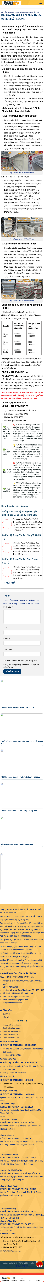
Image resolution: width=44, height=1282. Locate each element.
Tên (5, 628)
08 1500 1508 (38, 990)
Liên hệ (6, 1017)
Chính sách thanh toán (12, 1031)
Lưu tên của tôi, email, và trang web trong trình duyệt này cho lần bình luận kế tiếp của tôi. (21, 664)
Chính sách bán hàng (11, 1028)
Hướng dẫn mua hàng (12, 1025)
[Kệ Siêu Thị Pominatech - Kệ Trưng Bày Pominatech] (19, 3)
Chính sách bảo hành (11, 1034)
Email (6, 639)
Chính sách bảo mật (11, 1037)
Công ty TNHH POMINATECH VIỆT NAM (17, 977)
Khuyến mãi (34, 12)
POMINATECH (22, 1266)
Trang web (7, 650)
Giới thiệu (6, 1014)
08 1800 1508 (16, 990)
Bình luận (8, 607)
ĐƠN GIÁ (30, 1281)
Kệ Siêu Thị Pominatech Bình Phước (15, 12)
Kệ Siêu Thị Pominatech (10, 1251)
